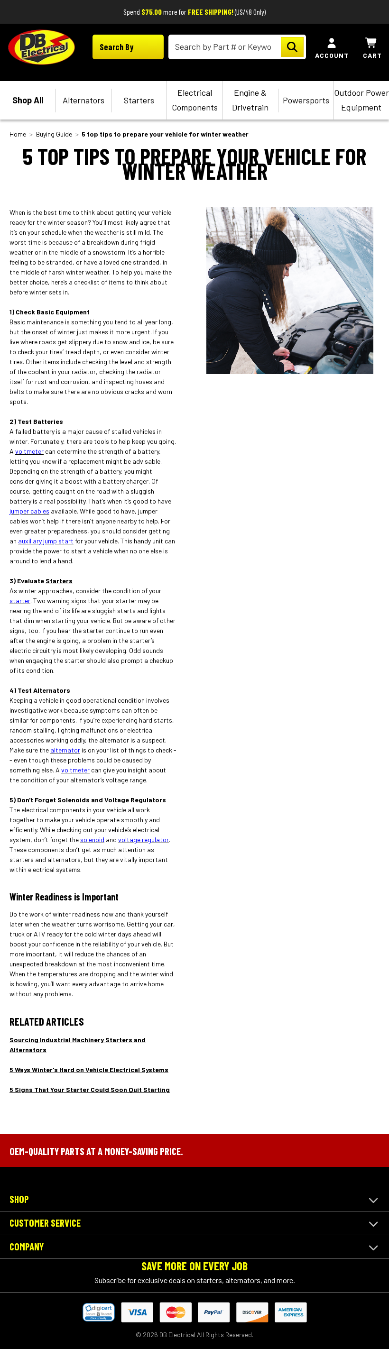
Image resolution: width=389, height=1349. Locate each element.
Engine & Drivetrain (250, 99)
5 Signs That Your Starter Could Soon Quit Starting (89, 1089)
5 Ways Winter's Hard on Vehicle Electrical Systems (88, 1069)
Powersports (306, 100)
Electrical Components (195, 99)
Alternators (83, 100)
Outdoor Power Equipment (361, 99)
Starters (139, 100)
